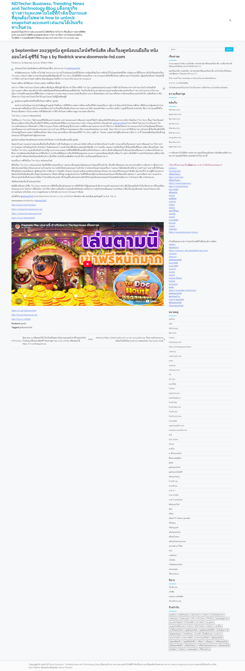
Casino (171, 338)
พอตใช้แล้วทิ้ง (189, 642)
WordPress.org (175, 601)
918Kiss (172, 319)
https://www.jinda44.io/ (180, 183)
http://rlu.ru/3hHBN (21, 319)
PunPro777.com (175, 416)
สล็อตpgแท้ (173, 528)
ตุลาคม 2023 (174, 124)
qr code (200, 622)
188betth (173, 229)
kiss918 (172, 223)
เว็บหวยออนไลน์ (176, 305)
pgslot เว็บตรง (175, 278)
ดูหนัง (23, 323)
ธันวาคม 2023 (174, 119)
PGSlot (172, 388)
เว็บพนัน (172, 560)
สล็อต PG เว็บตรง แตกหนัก (179, 518)
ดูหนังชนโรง (174, 296)
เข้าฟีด (171, 592)
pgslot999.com (222, 618)
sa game (209, 622)
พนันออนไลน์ (174, 504)
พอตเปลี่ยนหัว (175, 642)
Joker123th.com (175, 356)
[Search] (230, 20)
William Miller (46, 63)
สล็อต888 (173, 192)
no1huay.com (174, 370)
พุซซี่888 (172, 198)
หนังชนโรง (174, 247)
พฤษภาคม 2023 (175, 147)
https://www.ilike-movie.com (182, 290)
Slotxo (171, 444)
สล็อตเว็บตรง (174, 174)
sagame (172, 253)
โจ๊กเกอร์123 (174, 574)
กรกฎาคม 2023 (175, 137)
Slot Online (173, 439)
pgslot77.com (174, 393)
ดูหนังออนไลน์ (73, 68)
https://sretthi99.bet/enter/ (180, 347)
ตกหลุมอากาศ (222, 630)
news (171, 361)
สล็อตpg (172, 523)
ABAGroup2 (173, 328)
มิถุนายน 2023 (174, 142)
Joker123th (184, 618)
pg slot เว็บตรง (176, 622)
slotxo (172, 204)
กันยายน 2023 (174, 128)
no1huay (172, 365)
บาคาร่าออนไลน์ (176, 299)
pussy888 (173, 263)
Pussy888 (173, 421)
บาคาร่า (172, 201)
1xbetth (172, 214)
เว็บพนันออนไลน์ (175, 564)
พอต (170, 509)
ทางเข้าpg (173, 486)
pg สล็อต (172, 384)
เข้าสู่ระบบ (173, 587)
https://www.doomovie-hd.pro (183, 232)
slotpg (172, 208)
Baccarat (172, 333)
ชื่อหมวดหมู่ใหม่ (175, 458)
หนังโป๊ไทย (174, 211)
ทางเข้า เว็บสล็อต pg (203, 634)
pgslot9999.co (175, 398)
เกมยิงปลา (173, 555)
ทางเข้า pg (173, 481)
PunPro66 (173, 402)
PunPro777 (173, 412)
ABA (170, 324)
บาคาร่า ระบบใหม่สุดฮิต (178, 83)
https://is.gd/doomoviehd (23, 310)
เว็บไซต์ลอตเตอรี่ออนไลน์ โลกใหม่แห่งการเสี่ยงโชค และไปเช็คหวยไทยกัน (198, 88)
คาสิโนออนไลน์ (175, 453)
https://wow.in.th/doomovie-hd (26, 213)
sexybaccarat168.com (178, 430)
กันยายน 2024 (174, 110)
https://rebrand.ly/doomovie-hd (26, 209)
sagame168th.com (176, 426)
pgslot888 (173, 220)
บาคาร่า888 (173, 495)
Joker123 (172, 352)
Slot (170, 435)
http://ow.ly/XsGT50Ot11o (23, 205)
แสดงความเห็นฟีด (176, 596)
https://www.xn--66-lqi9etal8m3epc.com (188, 250)
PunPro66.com (175, 407)
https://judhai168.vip (178, 186)
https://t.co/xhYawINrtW (23, 218)
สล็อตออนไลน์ (175, 302)
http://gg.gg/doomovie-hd (24, 315)
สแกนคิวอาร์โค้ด (175, 546)
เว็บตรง (182, 649)
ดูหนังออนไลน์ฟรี (175, 472)
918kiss (172, 244)
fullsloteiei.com (175, 342)
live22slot (173, 284)
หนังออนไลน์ (27, 196)
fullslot (172, 281)
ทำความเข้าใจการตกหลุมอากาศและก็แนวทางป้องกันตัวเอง (192, 78)
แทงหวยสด (173, 569)
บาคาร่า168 (174, 638)
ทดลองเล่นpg (174, 477)
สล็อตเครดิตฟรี (176, 645)
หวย (170, 551)
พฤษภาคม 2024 (175, 114)
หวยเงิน (173, 649)
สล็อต (171, 514)
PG (170, 375)
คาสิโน (172, 449)
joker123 (173, 168)
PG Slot (172, 379)
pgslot (172, 195)
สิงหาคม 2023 (174, 133)
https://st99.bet (176, 177)
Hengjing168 (175, 171)
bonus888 (173, 189)
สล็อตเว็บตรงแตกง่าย (177, 541)
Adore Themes (65, 667)
